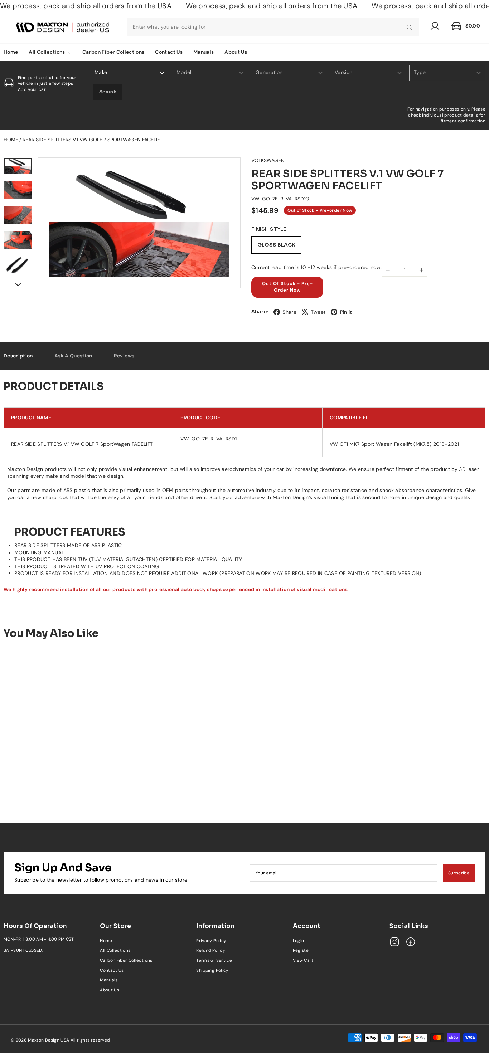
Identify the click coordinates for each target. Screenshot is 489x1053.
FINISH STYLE (268, 229)
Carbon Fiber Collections (113, 52)
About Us (235, 52)
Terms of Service (214, 960)
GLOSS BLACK (276, 245)
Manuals (203, 52)
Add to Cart (60, 775)
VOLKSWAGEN (268, 160)
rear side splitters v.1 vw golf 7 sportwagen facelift (93, 139)
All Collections (47, 52)
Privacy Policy (211, 941)
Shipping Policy (212, 970)
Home (11, 139)
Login (298, 941)
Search (108, 91)
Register (302, 950)
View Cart (303, 960)
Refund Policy (210, 950)
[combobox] (273, 27)
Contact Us (169, 52)
